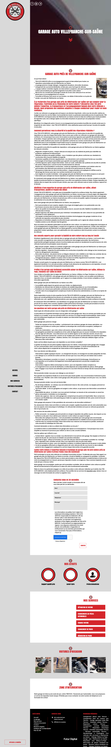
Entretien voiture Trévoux (98, 722)
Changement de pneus (85, 629)
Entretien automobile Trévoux (99, 729)
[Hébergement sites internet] (70, 742)
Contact (15, 391)
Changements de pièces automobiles (86, 615)
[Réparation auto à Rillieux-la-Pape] (98, 665)
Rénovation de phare (85, 635)
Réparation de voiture (85, 607)
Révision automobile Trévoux (95, 731)
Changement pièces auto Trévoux (95, 716)
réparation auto (91, 471)
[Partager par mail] (40, 4)
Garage (15, 375)
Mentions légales (39, 726)
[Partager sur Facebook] (32, 4)
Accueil (15, 370)
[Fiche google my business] (36, 4)
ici (60, 532)
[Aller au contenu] (70, 40)
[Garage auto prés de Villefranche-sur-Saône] (101, 88)
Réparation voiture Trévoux (94, 724)
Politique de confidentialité (42, 728)
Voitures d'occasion (15, 386)
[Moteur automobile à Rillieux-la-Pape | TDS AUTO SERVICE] (80, 665)
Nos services (15, 380)
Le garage (37, 719)
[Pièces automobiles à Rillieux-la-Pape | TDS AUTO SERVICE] (61, 665)
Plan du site (37, 730)
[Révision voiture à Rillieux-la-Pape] (43, 665)
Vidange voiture (83, 622)
